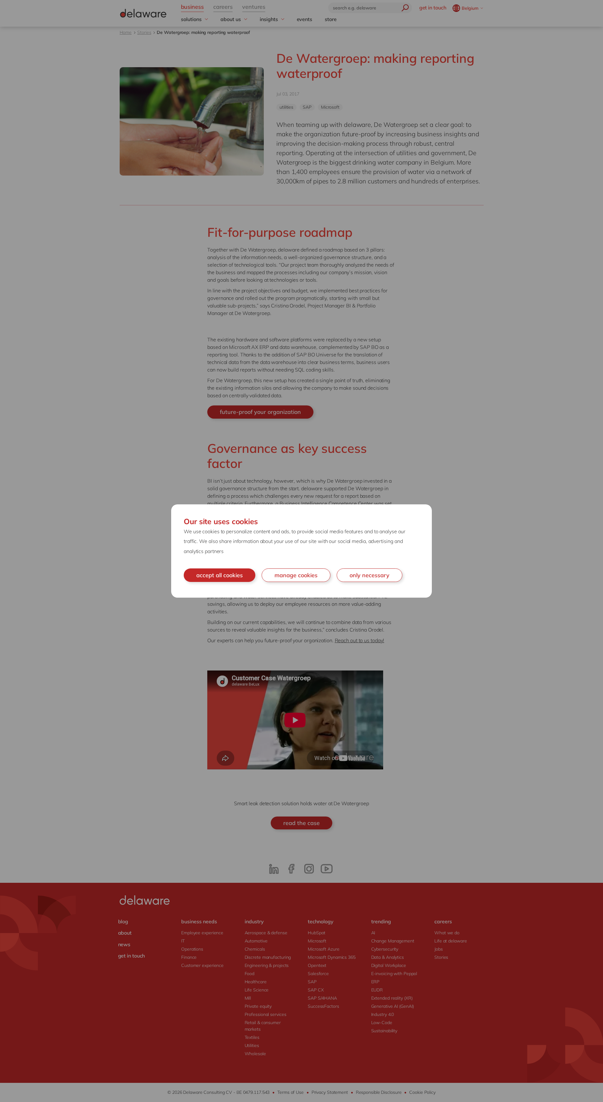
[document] (301, 551)
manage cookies (296, 575)
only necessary (369, 575)
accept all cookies (219, 575)
